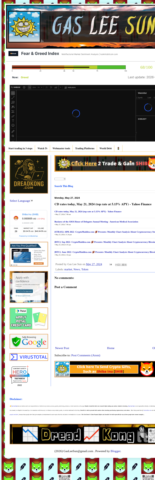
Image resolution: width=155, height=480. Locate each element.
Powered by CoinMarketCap (28, 236)
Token (84, 269)
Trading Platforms (84, 148)
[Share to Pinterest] (125, 265)
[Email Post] (110, 264)
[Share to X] (121, 265)
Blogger (115, 451)
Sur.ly (24, 381)
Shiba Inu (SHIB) (30, 214)
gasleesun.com (19, 375)
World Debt (106, 148)
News (77, 269)
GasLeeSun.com (147, 410)
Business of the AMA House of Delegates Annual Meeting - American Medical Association (96, 221)
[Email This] (116, 265)
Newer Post (62, 348)
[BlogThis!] (118, 265)
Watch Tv (42, 148)
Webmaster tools (61, 148)
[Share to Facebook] (123, 265)
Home (110, 348)
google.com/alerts (14, 414)
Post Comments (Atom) (85, 355)
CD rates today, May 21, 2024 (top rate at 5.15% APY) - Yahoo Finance (87, 211)
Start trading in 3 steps (20, 148)
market (68, 269)
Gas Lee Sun (14, 406)
